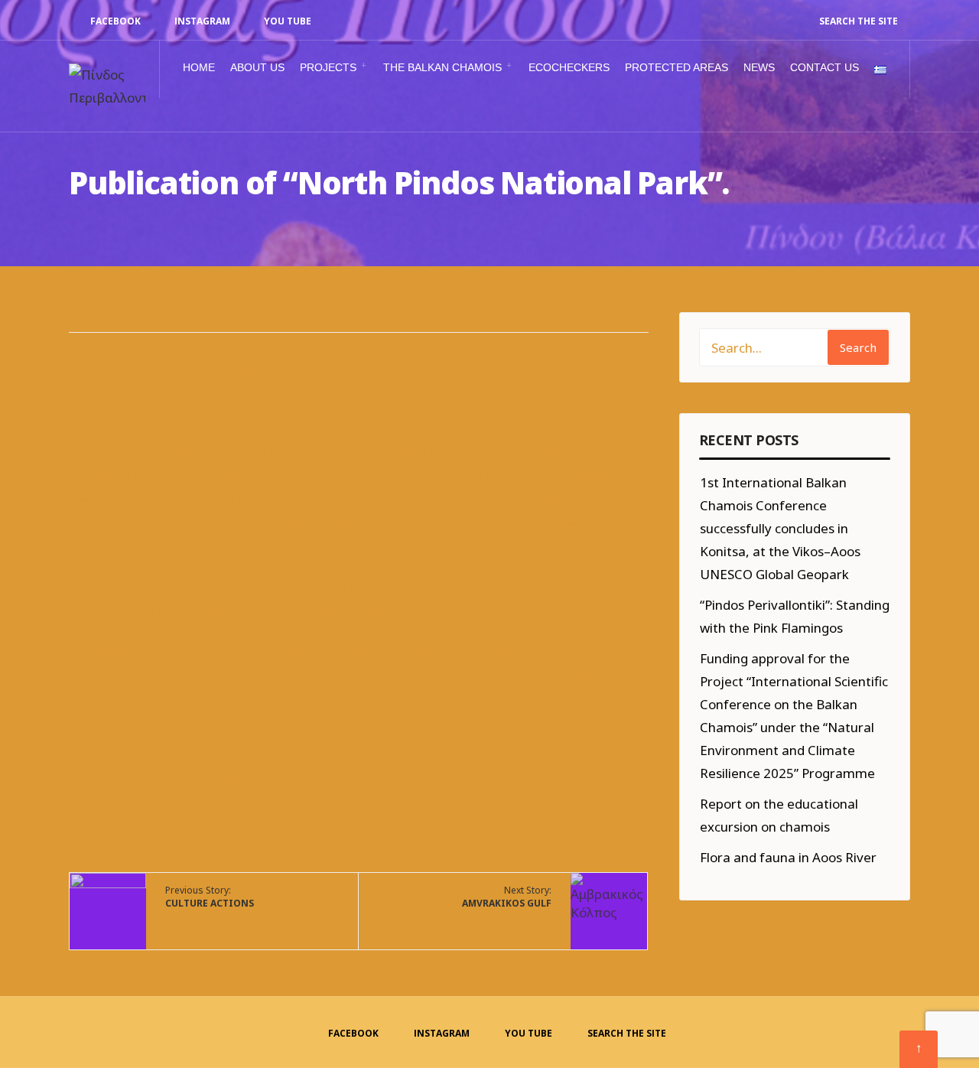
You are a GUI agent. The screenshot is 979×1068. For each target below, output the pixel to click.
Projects (328, 67)
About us (257, 67)
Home (199, 67)
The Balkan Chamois (442, 67)
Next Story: (506, 897)
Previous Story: (209, 897)
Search (858, 347)
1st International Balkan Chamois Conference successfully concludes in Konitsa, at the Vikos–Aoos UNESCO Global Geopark (780, 528)
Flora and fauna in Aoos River (788, 857)
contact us (824, 67)
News (759, 67)
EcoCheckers (569, 67)
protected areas (676, 67)
